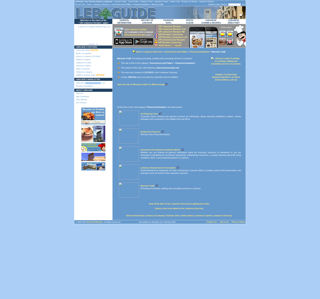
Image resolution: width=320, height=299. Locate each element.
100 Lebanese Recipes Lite (172, 29)
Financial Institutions (141, 4)
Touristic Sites (173, 215)
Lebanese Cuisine (138, 29)
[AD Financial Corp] (129, 117)
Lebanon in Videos (83, 66)
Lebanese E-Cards (83, 63)
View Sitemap (81, 99)
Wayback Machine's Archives (226, 77)
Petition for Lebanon (84, 72)
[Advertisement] (93, 184)
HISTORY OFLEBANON (147, 21)
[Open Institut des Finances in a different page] (162, 132)
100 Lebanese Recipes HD (171, 31)
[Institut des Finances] (129, 135)
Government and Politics (121, 4)
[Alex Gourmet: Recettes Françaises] (229, 44)
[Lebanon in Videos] (93, 156)
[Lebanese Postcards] (93, 166)
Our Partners (81, 103)
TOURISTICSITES (168, 21)
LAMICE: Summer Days (90, 75)
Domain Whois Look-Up (226, 80)
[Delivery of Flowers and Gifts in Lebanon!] (93, 115)
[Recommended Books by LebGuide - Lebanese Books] (93, 133)
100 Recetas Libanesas (170, 42)
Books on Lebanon (83, 53)
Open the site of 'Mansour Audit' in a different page (141, 84)
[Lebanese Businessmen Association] (129, 171)
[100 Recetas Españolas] (222, 37)
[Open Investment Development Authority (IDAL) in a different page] (182, 150)
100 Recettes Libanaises (170, 34)
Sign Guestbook (82, 97)
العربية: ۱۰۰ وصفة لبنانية (169, 45)
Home (89, 4)
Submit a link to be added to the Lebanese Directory (179, 208)
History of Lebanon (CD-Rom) (88, 56)
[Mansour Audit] (129, 189)
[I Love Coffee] (222, 44)
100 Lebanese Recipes (135, 35)
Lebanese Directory (102, 4)
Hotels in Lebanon (83, 59)
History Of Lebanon (155, 215)
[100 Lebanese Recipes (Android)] (143, 44)
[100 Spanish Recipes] (229, 37)
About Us (80, 93)
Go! (243, 5)
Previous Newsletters (84, 86)
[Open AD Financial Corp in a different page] (160, 114)
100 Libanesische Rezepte (171, 39)
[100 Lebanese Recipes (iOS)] (124, 44)
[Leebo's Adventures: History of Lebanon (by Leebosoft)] (93, 147)
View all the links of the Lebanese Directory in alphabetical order (179, 204)
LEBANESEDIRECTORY (234, 21)
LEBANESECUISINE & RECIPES (211, 21)
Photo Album (187, 215)
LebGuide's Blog (87, 50)
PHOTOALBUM (189, 21)
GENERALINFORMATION (124, 21)
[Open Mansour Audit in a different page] (156, 186)
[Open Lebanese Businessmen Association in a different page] (177, 168)
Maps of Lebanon (83, 69)
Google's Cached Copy (226, 74)
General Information (135, 215)
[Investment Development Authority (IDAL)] (129, 153)
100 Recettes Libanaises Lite (172, 37)
